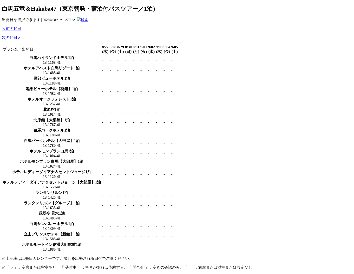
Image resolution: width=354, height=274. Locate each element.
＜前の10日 (11, 29)
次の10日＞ (11, 37)
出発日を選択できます (21, 20)
